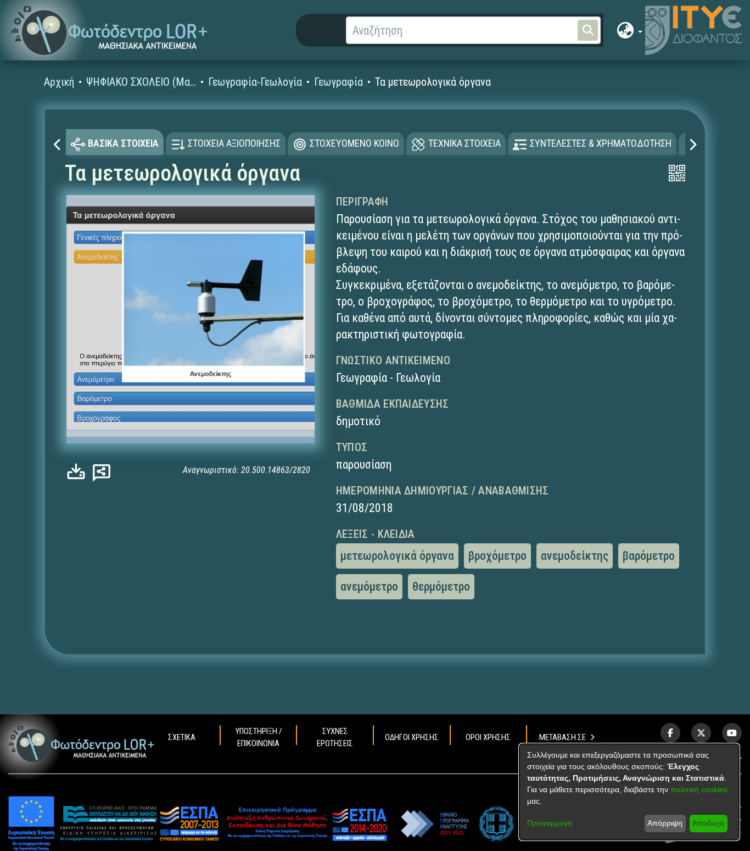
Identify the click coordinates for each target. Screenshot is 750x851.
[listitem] (670, 733)
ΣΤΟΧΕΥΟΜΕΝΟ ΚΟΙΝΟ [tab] (354, 143)
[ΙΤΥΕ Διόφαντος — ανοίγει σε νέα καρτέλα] (693, 30)
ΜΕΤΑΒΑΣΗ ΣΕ (562, 737)
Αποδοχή (708, 823)
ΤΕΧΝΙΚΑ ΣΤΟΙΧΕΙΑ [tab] (464, 143)
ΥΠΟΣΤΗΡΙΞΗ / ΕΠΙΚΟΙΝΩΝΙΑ (259, 737)
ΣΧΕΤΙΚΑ (181, 737)
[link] (78, 471)
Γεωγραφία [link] (338, 81)
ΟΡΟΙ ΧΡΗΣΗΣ (488, 737)
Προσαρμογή (549, 823)
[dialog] (629, 792)
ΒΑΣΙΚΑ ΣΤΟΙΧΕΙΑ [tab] (123, 143)
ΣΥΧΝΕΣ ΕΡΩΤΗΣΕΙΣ (335, 737)
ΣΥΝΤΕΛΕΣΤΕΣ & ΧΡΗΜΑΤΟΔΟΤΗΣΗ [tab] (600, 143)
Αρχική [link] (59, 81)
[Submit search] (588, 30)
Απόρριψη (664, 823)
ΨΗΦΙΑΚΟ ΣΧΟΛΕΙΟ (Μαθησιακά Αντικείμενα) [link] (141, 81)
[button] (109, 30)
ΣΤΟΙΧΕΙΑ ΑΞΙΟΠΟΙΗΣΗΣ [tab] (234, 143)
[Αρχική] (81, 744)
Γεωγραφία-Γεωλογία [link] (255, 81)
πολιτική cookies (698, 789)
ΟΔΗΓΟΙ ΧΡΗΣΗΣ (412, 737)
